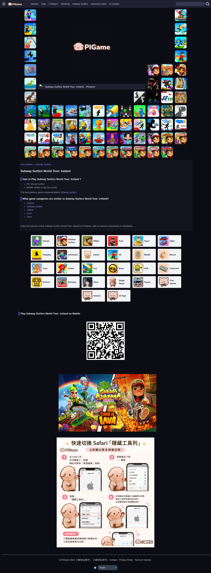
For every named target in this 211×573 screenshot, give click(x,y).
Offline (30, 210)
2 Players (53, 4)
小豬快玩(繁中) (83, 560)
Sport (29, 217)
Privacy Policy (126, 560)
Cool (29, 213)
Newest (34, 4)
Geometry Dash (98, 4)
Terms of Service (143, 560)
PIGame (65, 560)
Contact (113, 560)
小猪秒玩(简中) (100, 560)
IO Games (114, 4)
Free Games (27, 164)
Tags (43, 4)
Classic (30, 203)
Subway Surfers (80, 4)
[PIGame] (15, 3)
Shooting (65, 4)
